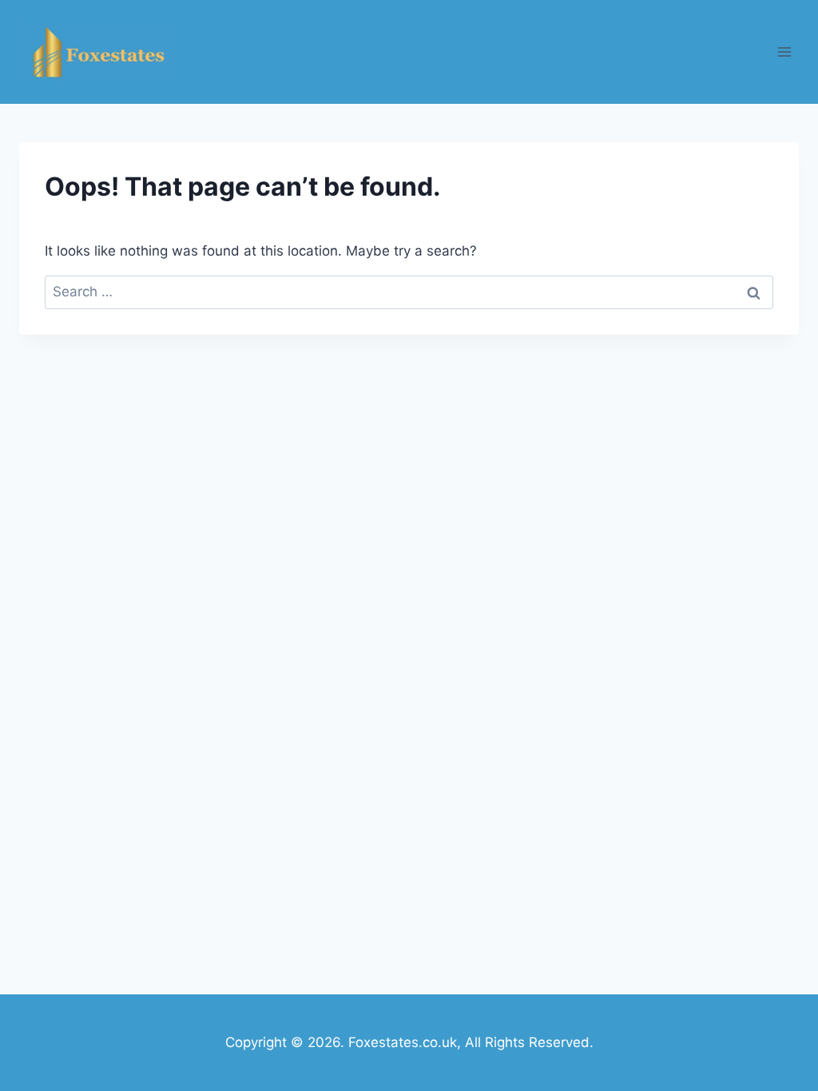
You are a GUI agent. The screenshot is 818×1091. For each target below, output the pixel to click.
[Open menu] (784, 51)
